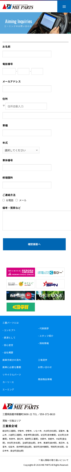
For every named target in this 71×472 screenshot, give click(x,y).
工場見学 (42, 359)
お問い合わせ (45, 367)
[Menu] (64, 7)
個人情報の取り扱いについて (55, 460)
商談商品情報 (45, 379)
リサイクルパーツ (11, 374)
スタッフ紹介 (46, 335)
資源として (10, 337)
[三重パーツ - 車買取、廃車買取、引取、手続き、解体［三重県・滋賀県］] (17, 6)
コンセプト (10, 330)
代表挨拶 (44, 328)
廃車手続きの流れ (11, 359)
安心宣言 (8, 345)
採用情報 (44, 343)
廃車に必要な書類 (11, 367)
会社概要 (8, 352)
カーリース (8, 382)
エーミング (8, 389)
